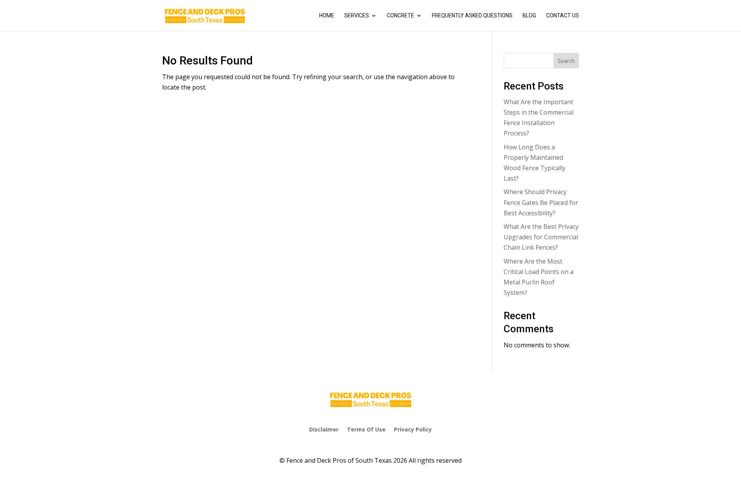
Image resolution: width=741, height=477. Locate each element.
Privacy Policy (413, 429)
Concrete (400, 16)
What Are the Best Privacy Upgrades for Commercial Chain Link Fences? (541, 237)
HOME (326, 16)
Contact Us (562, 16)
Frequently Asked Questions (472, 16)
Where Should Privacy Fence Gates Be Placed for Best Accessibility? (541, 202)
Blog (529, 16)
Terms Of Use (366, 429)
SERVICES (356, 16)
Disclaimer (323, 429)
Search (566, 60)
